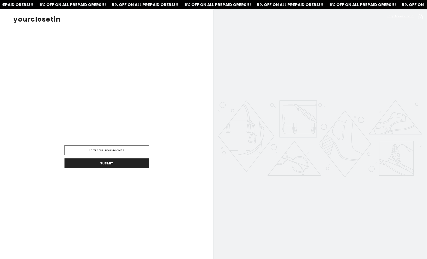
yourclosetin (37, 19)
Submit (106, 163)
